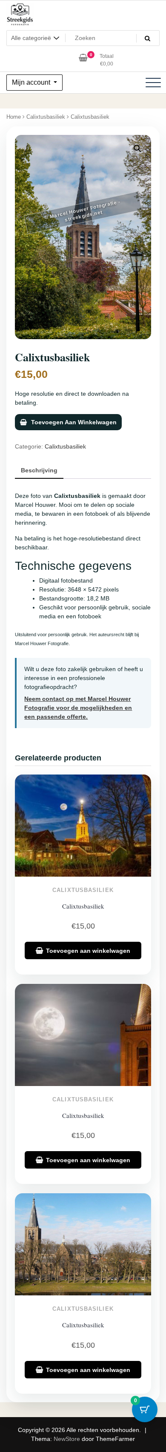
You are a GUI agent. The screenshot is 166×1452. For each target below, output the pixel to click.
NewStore (67, 1438)
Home (13, 117)
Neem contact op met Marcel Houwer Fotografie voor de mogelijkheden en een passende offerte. (78, 707)
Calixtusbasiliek (45, 117)
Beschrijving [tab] (39, 470)
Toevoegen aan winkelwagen (74, 422)
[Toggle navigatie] (153, 82)
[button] (137, 148)
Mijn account (32, 82)
